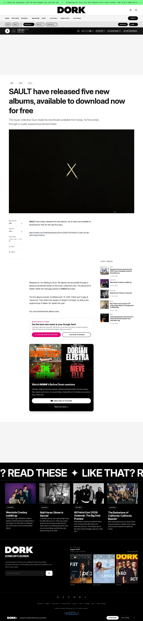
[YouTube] (74, 597)
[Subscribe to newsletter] (49, 573)
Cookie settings (101, 603)
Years (80, 603)
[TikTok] (85, 597)
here (57, 311)
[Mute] (83, 31)
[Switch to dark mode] (130, 10)
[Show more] (134, 618)
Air (50, 303)
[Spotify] (79, 597)
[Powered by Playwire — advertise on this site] (71, 614)
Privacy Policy (65, 603)
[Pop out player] (78, 31)
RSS (93, 603)
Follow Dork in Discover (46, 334)
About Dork (56, 603)
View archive (132, 551)
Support (47, 603)
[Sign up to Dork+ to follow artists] (21, 223)
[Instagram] (57, 597)
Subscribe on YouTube (63, 401)
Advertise (40, 603)
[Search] (136, 10)
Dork (10, 223)
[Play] (7, 31)
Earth (74, 297)
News (20, 83)
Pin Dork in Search (76, 334)
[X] (68, 597)
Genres (74, 603)
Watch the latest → (61, 406)
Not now (125, 618)
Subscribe (113, 618)
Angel (64, 300)
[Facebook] (63, 597)
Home (11, 83)
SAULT (11, 231)
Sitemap (87, 603)
